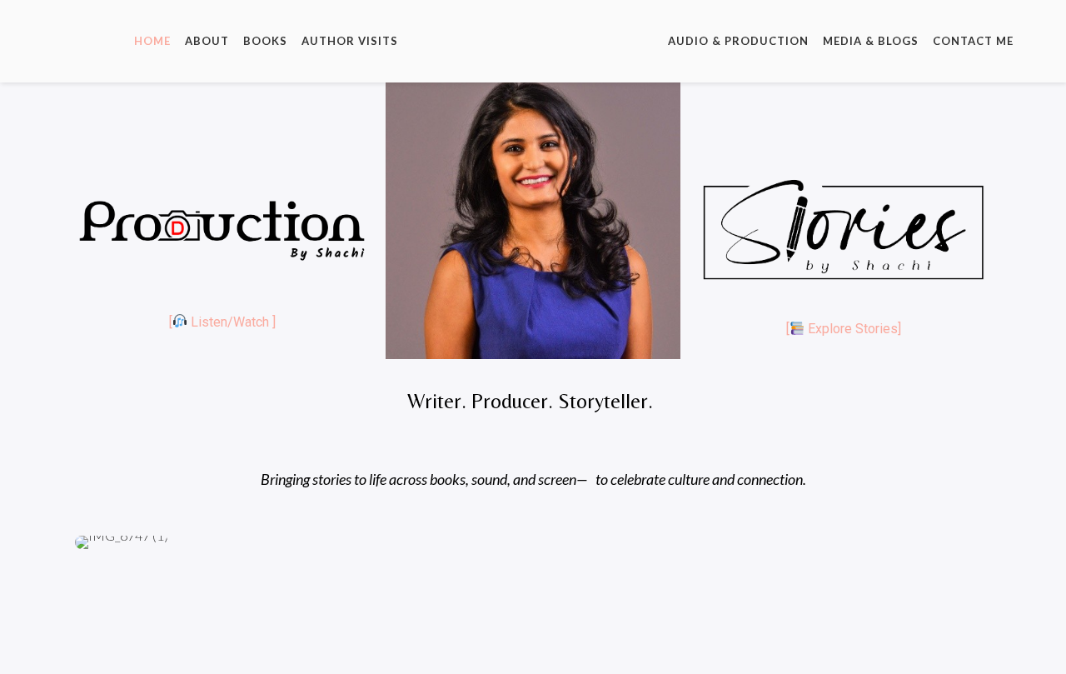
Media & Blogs (871, 40)
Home (152, 40)
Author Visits (349, 40)
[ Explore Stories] (843, 329)
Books (265, 40)
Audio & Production (738, 40)
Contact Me (973, 40)
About (207, 40)
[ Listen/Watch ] (222, 322)
